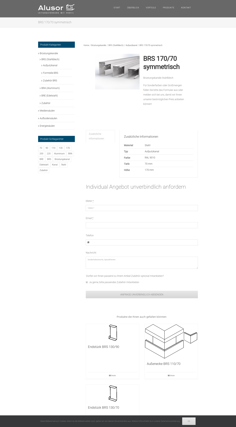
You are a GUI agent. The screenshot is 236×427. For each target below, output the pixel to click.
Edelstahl (44, 164)
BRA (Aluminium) (50, 88)
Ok (189, 421)
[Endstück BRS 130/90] (112, 333)
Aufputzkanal (152, 151)
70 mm (148, 163)
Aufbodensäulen (48, 118)
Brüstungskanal (62, 159)
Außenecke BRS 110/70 (163, 364)
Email (89, 218)
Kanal (55, 164)
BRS (49, 159)
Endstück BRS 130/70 (103, 407)
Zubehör (45, 103)
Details (113, 376)
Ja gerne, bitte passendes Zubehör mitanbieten (114, 282)
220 (49, 153)
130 (61, 148)
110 (53, 148)
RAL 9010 (150, 157)
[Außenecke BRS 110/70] (171, 341)
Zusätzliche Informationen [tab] (96, 136)
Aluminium (59, 153)
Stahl (147, 145)
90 (47, 148)
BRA (70, 153)
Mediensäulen (47, 110)
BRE (42, 159)
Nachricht (91, 252)
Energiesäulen (47, 125)
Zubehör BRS (50, 80)
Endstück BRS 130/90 (103, 347)
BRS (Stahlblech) (50, 59)
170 (68, 148)
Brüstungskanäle (49, 53)
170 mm (149, 169)
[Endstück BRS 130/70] (112, 393)
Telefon (90, 235)
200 (41, 153)
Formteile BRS (50, 72)
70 (41, 148)
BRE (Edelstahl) (49, 95)
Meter (90, 200)
